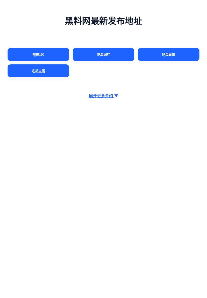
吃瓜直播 (168, 55)
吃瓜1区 (38, 55)
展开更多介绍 (103, 95)
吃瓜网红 (103, 55)
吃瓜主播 (38, 71)
